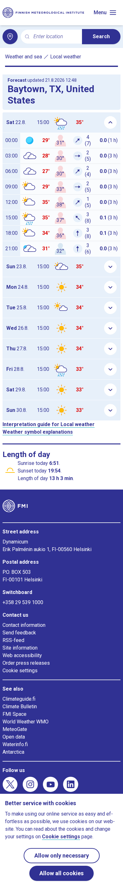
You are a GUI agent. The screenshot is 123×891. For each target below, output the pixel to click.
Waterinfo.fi (15, 744)
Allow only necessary (61, 855)
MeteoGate (15, 729)
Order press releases (26, 663)
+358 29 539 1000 (23, 602)
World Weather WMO (26, 722)
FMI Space (14, 714)
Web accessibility (22, 655)
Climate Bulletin (20, 707)
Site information (20, 648)
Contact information (24, 625)
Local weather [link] (65, 57)
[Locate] (10, 36)
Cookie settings (20, 671)
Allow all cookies (61, 873)
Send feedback (19, 633)
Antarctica (13, 752)
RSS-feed (13, 640)
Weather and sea (23, 57)
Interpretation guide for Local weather (49, 424)
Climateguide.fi (19, 699)
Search (101, 36)
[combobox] (55, 37)
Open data (14, 737)
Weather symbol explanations (38, 432)
